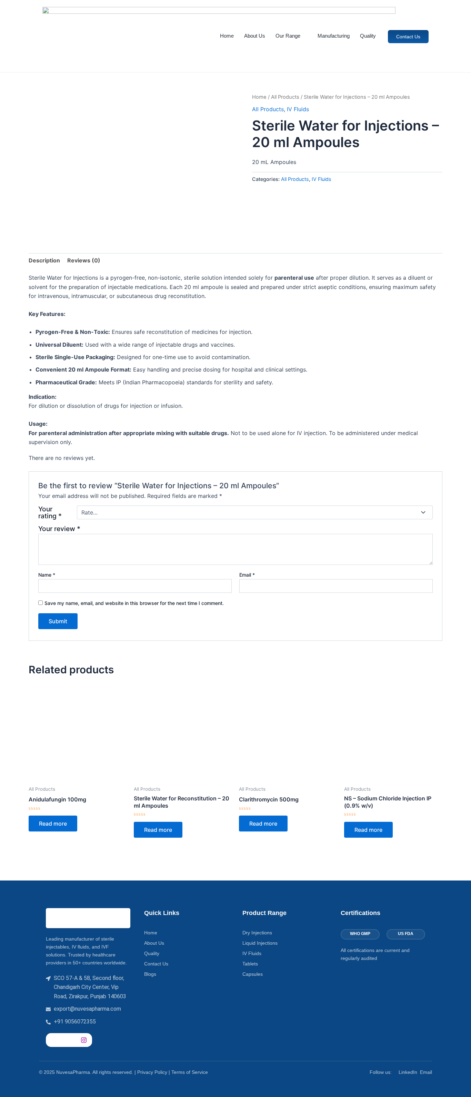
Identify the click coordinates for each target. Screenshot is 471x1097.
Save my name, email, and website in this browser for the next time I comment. (134, 603)
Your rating (50, 512)
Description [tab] (44, 260)
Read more (53, 823)
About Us (254, 36)
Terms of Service (189, 1072)
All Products (285, 97)
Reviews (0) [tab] (83, 260)
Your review (59, 529)
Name (46, 575)
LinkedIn (408, 1072)
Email (247, 575)
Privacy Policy (152, 1072)
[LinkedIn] (68, 1040)
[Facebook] (53, 1040)
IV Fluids (298, 109)
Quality (368, 36)
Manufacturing (334, 36)
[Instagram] (84, 1040)
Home (227, 36)
